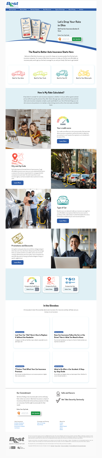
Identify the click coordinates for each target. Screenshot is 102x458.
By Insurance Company (20, 426)
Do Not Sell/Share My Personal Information (77, 445)
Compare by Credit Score (32, 286)
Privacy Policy (57, 445)
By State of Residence (19, 423)
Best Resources (47, 9)
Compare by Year (70, 286)
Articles (81, 9)
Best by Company (35, 9)
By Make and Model (19, 424)
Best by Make (23, 9)
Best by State (12, 9)
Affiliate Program (63, 426)
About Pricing (72, 9)
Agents (61, 428)
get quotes (77, 39)
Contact (61, 423)
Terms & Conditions (65, 445)
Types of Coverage (60, 9)
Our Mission (17, 428)
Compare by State (51, 286)
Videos (61, 424)
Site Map (52, 445)
